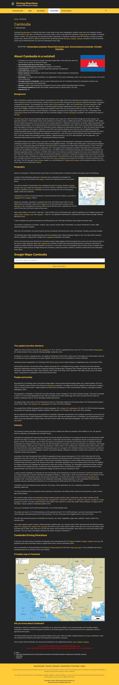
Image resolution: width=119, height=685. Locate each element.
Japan (79, 499)
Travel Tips (48, 666)
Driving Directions (27, 3)
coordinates (38, 187)
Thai (54, 102)
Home (16, 19)
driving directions (56, 547)
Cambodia (19, 654)
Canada (93, 499)
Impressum (56, 666)
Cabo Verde (19, 656)
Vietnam (79, 38)
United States (90, 477)
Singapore (52, 499)
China (95, 156)
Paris (22, 119)
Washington (98, 350)
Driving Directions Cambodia (43, 654)
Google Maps (25, 32)
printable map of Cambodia (72, 654)
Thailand (73, 38)
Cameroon (19, 657)
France (78, 106)
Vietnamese (18, 112)
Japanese (24, 106)
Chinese (41, 160)
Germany (71, 499)
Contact (83, 666)
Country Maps (54, 11)
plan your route (76, 547)
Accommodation (66, 11)
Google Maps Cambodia (58, 654)
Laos (68, 38)
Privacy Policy (75, 666)
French (63, 77)
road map (83, 654)
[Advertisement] (59, 281)
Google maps (83, 34)
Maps (17, 652)
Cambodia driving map (28, 654)
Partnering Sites (65, 666)
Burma (21, 214)
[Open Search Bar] (106, 10)
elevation (17, 206)
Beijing (63, 158)
